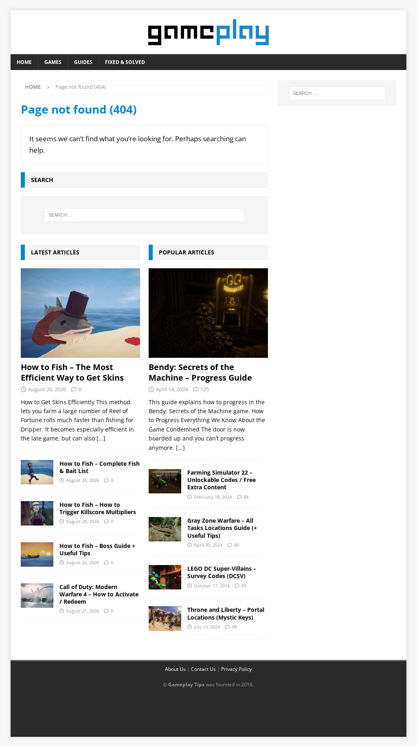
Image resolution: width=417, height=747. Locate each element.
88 (246, 497)
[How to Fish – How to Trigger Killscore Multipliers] (37, 513)
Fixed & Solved (125, 62)
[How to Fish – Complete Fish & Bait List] (37, 472)
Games (52, 62)
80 (236, 545)
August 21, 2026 (82, 611)
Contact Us (203, 669)
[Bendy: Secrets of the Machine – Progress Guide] (208, 313)
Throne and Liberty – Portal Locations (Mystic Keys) (225, 613)
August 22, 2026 (82, 562)
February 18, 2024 (213, 497)
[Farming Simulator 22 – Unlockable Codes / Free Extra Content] (165, 481)
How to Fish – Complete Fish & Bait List (99, 467)
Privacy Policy (236, 669)
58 (234, 627)
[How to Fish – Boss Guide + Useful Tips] (37, 554)
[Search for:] (144, 215)
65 (243, 586)
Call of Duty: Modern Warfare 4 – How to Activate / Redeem (98, 594)
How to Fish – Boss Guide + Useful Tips (97, 549)
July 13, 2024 (207, 627)
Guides (83, 62)
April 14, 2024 (172, 389)
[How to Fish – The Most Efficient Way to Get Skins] (80, 313)
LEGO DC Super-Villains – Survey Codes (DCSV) (221, 572)
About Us (175, 669)
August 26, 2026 (47, 389)
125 (204, 389)
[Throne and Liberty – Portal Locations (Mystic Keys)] (165, 618)
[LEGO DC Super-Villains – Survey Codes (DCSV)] (165, 577)
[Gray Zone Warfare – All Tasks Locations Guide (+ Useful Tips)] (165, 529)
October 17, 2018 (212, 586)
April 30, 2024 (208, 545)
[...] (101, 438)
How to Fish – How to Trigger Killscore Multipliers (97, 508)
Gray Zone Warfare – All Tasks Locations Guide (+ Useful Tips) (222, 528)
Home (24, 62)
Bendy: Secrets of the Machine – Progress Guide (200, 372)
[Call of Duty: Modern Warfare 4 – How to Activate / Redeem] (37, 595)
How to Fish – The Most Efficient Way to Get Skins (72, 372)
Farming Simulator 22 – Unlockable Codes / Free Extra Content (221, 480)
